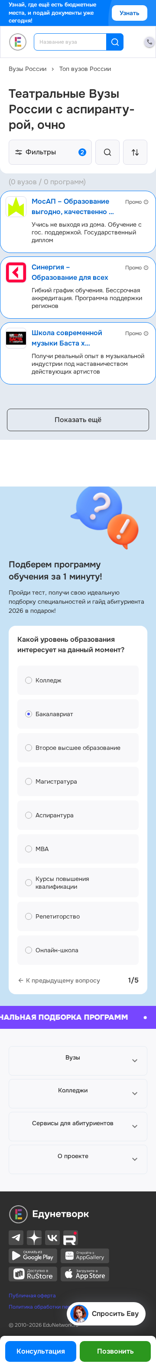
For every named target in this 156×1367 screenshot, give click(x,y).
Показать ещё (78, 419)
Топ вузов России (85, 69)
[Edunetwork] (18, 42)
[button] (78, 1061)
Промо (133, 201)
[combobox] (76, 42)
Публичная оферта (32, 1295)
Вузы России (27, 69)
